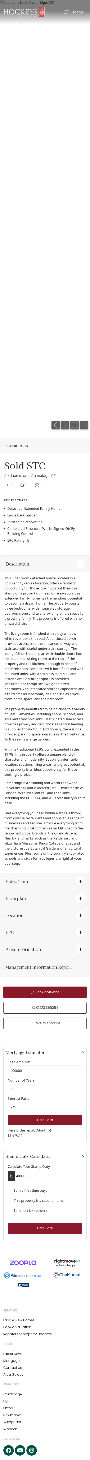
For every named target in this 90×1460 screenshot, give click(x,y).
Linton (8, 1408)
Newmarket (12, 1415)
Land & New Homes (19, 1320)
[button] (55, 425)
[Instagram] (31, 1450)
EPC (9, 932)
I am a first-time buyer (31, 1190)
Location (14, 915)
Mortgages (12, 1360)
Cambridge (12, 1394)
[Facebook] (8, 1450)
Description (17, 564)
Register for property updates (27, 1334)
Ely (5, 1401)
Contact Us (12, 1367)
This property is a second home (39, 1200)
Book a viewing (47, 992)
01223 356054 (46, 1007)
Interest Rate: (18, 1098)
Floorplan (15, 898)
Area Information (23, 949)
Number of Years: (21, 1080)
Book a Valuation (17, 1327)
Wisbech (10, 1429)
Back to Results (17, 446)
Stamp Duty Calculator (28, 1156)
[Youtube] (20, 1450)
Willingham (12, 1422)
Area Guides (13, 1374)
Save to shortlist (46, 1023)
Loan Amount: (19, 1062)
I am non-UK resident (31, 1210)
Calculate (45, 1119)
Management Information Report (38, 967)
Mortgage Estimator (25, 1052)
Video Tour (17, 881)
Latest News (13, 1353)
